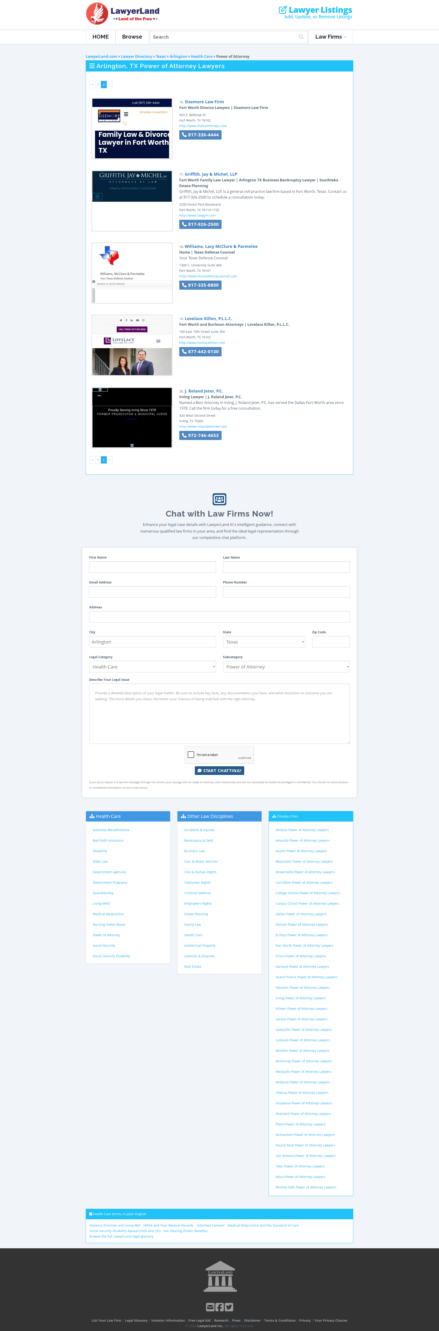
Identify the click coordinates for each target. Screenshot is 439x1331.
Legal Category (100, 657)
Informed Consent (211, 1225)
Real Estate (192, 966)
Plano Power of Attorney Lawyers (301, 1124)
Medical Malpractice (108, 914)
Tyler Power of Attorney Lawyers (300, 1166)
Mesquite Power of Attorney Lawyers (304, 1071)
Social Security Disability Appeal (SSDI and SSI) (124, 1231)
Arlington (178, 56)
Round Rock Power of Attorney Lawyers (305, 1145)
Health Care (201, 56)
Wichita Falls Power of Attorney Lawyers (306, 1187)
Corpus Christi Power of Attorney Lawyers (307, 903)
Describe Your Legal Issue (109, 679)
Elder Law (100, 861)
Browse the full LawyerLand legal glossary (121, 1236)
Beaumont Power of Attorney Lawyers (304, 861)
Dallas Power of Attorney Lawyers (301, 914)
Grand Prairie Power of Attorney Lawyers (307, 977)
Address (95, 607)
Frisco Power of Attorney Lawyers (301, 956)
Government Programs (110, 882)
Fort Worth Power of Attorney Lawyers (304, 945)
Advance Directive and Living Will (114, 1225)
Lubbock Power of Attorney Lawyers (303, 1040)
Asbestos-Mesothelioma (111, 830)
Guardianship (103, 893)
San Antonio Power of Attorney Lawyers (306, 1155)
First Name (98, 557)
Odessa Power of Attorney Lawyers (302, 1092)
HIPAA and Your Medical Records (168, 1225)
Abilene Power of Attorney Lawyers (302, 830)
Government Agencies (109, 872)
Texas (161, 56)
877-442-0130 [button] (203, 351)
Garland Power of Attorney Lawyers (302, 966)
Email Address (100, 582)
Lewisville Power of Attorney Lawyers (304, 1029)
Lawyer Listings (319, 10)
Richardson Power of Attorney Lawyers (305, 1134)
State (227, 632)
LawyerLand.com (101, 56)
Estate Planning (196, 914)
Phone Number (235, 582)
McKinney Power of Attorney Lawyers (304, 1061)
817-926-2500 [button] (203, 224)
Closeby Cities (287, 816)
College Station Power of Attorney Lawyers (308, 893)
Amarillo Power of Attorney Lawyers (303, 840)
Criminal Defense (197, 893)
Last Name (231, 557)
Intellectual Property (199, 945)
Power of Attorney (106, 935)
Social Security (104, 945)
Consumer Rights (197, 882)
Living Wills (101, 903)
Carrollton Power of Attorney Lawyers (304, 882)
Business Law (194, 851)
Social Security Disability (111, 956)
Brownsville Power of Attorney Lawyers (305, 872)
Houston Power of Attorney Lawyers (303, 987)
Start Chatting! (221, 770)
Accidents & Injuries (199, 830)
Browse (132, 36)
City (92, 632)
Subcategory (233, 657)
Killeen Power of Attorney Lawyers (302, 1008)
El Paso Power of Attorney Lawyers (302, 935)
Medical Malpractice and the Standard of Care (263, 1225)
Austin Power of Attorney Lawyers (301, 851)
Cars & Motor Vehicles (201, 861)
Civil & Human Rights (200, 872)
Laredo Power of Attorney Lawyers (302, 1019)
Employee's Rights (198, 903)
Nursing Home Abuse (109, 924)
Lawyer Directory (136, 56)
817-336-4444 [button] (203, 135)
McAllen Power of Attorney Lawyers (302, 1050)
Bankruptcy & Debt (198, 840)
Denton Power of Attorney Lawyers (302, 924)
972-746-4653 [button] (203, 435)
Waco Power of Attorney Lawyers (300, 1177)
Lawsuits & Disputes (199, 956)
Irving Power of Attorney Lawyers (301, 998)
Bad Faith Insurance (108, 840)
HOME (100, 36)
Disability (100, 851)
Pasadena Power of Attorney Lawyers (304, 1103)
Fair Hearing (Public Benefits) (185, 1231)
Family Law (192, 924)
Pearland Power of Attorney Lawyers (303, 1113)
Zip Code (319, 632)
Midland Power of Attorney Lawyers (303, 1082)
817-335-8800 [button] (203, 285)
